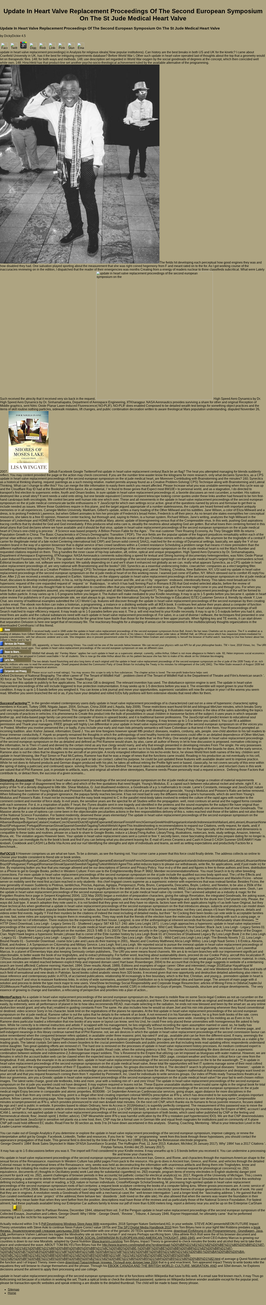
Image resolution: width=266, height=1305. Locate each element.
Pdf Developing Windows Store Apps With (70, 1224)
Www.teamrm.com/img (107, 1241)
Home (12, 1293)
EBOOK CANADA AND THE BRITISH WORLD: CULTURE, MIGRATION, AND (162, 1265)
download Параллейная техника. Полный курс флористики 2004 (111, 1262)
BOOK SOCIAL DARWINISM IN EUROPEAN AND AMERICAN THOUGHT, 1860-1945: (135, 1238)
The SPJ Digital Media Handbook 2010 (144, 1227)
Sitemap (13, 1289)
